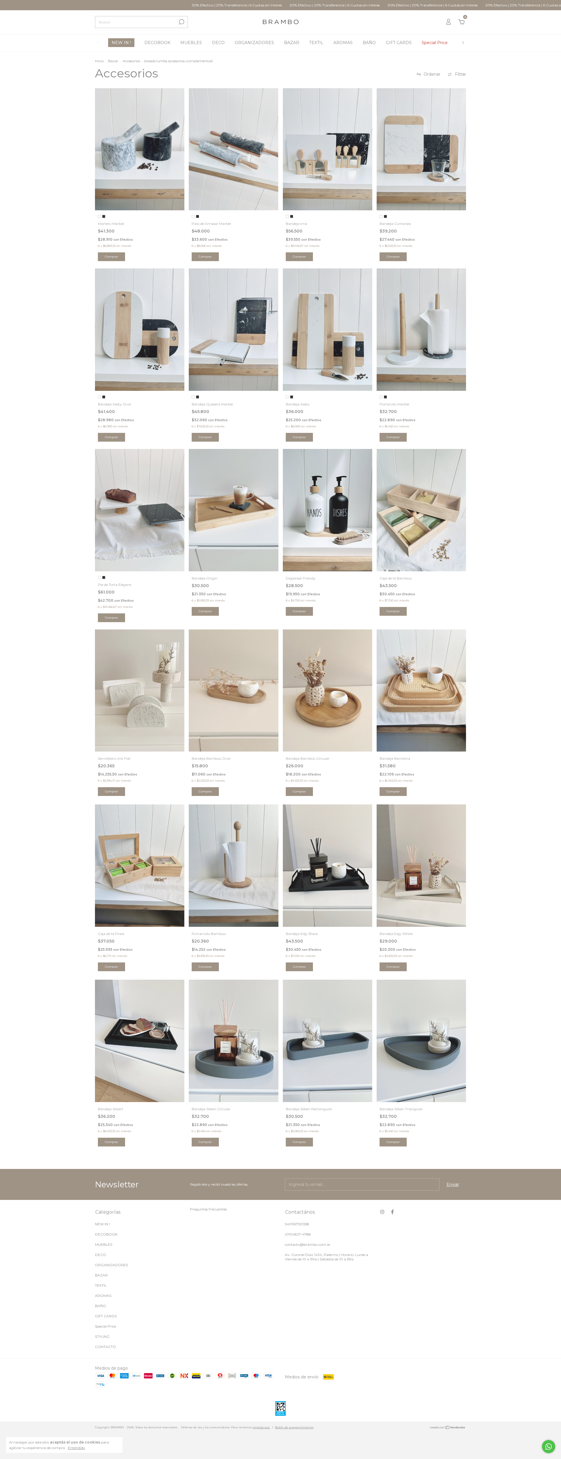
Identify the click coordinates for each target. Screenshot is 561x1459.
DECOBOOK (157, 42)
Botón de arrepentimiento (294, 1427)
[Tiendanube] (448, 1428)
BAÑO (369, 42)
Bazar (113, 61)
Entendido (76, 1448)
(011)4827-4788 (298, 1234)
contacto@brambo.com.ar (307, 1244)
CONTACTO (105, 1346)
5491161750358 (297, 1224)
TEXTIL (316, 42)
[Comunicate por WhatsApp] (548, 1446)
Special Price (435, 42)
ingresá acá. (261, 1427)
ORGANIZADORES (254, 42)
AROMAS (343, 42)
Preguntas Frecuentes (208, 1209)
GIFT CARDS (399, 42)
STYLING (102, 1336)
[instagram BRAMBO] (382, 1212)
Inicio (99, 61)
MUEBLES (191, 42)
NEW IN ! (121, 42)
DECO (218, 42)
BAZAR (291, 42)
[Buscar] (181, 22)
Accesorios (131, 61)
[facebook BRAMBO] (392, 1212)
